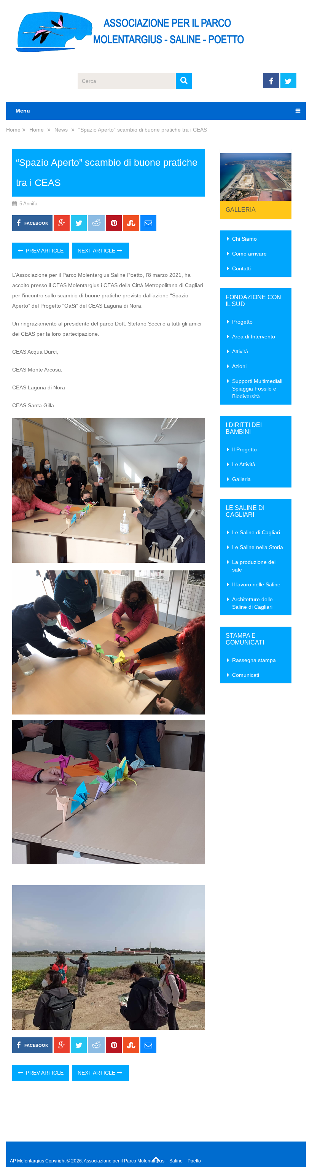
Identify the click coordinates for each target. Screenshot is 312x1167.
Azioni (239, 366)
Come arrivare (249, 254)
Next (281, 175)
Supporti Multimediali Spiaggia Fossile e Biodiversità (257, 388)
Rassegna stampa (254, 660)
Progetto (242, 322)
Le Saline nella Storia (257, 547)
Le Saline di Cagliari (256, 532)
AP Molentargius (27, 1161)
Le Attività (243, 464)
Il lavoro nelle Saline (256, 584)
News (61, 130)
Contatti (241, 268)
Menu (23, 111)
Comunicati (245, 675)
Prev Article (44, 251)
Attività (240, 351)
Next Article (97, 251)
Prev (230, 175)
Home (13, 130)
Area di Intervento (253, 336)
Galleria (241, 209)
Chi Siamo (244, 239)
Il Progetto (244, 449)
